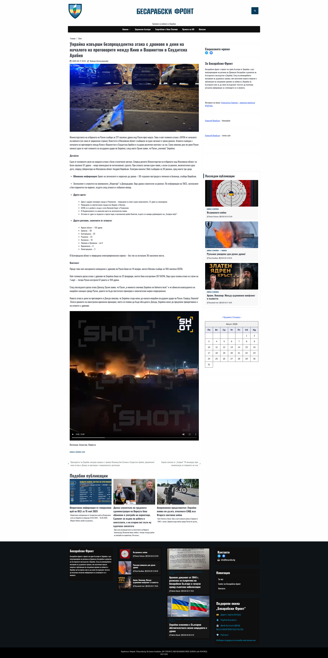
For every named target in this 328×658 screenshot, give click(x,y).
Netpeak (132, 651)
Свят (83, 452)
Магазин (202, 29)
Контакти (209, 161)
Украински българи (143, 29)
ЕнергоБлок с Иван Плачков (166, 29)
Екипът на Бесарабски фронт (229, 583)
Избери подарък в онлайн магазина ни (236, 640)
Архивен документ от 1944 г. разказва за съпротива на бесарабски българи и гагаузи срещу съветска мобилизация (185, 582)
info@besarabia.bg (228, 559)
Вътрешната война (216, 212)
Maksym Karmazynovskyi (99, 61)
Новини (125, 29)
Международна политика (193, 572)
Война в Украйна (75, 452)
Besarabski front (214, 302)
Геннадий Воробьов (212, 120)
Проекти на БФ (188, 29)
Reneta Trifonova (214, 216)
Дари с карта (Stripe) (231, 614)
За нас (220, 579)
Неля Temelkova (213, 258)
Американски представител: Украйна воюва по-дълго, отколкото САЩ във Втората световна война (176, 511)
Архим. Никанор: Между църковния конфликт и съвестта (231, 297)
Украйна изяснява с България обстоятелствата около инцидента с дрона (188, 628)
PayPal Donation (229, 620)
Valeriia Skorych (175, 591)
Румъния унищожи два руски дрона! (226, 254)
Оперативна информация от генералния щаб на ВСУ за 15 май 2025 (90, 509)
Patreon (224, 634)
